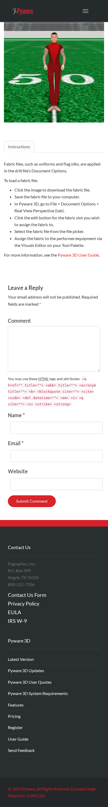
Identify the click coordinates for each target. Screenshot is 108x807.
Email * (16, 443)
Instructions (19, 146)
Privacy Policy (23, 603)
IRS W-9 (17, 621)
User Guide (18, 738)
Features (16, 704)
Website (18, 471)
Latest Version (21, 659)
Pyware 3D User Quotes (30, 681)
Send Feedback (21, 750)
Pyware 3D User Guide (78, 254)
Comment (19, 320)
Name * (16, 415)
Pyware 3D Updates (26, 670)
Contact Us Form (27, 595)
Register (15, 727)
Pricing (14, 716)
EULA (14, 612)
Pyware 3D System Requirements (38, 693)
